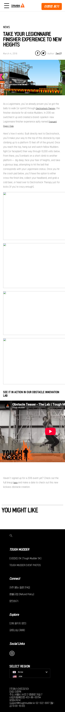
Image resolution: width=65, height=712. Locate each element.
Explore (14, 614)
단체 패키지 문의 (17, 623)
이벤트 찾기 (51, 6)
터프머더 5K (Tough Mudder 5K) (25, 558)
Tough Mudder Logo (18, 5)
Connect (14, 578)
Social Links (17, 643)
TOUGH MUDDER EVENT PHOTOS (25, 565)
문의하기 (13, 601)
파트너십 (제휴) (17, 630)
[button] (32, 536)
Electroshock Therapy (45, 108)
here (15, 482)
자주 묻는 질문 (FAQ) (19, 587)
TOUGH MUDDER (19, 549)
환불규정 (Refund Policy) (21, 594)
